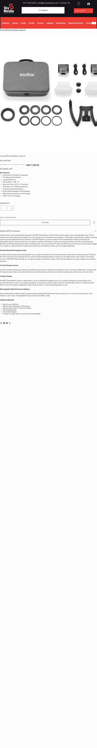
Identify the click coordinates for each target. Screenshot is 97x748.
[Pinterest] (7, 323)
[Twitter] (10, 323)
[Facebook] (4, 323)
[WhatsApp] (1, 323)
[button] (83, 10)
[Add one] (11, 208)
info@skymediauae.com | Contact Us (54, 3)
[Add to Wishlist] (94, 222)
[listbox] (83, 10)
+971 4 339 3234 (29, 3)
